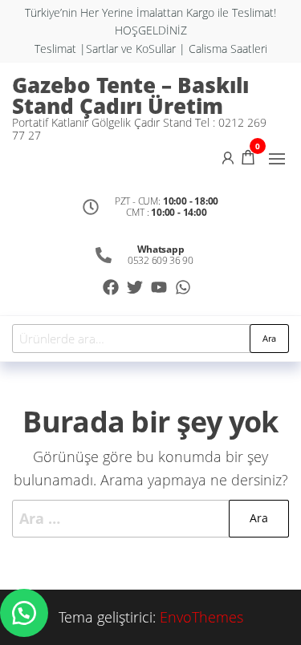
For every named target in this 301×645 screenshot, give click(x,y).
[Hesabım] (228, 156)
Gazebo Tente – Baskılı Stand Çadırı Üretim (130, 95)
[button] (277, 158)
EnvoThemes (201, 617)
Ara (269, 338)
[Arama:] (150, 519)
